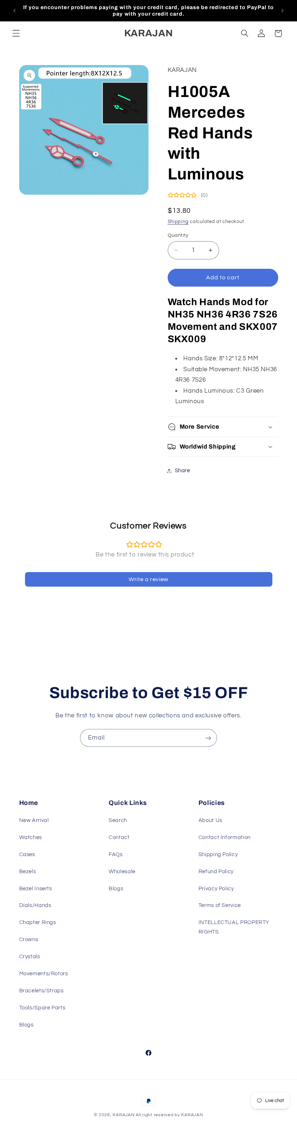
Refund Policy (216, 871)
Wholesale (122, 871)
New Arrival (34, 820)
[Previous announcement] (14, 11)
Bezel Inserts (35, 888)
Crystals (29, 956)
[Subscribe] (208, 738)
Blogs (26, 1025)
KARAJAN (123, 1115)
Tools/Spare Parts (42, 1008)
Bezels (27, 871)
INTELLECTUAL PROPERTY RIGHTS (233, 927)
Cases (27, 854)
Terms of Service (219, 905)
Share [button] (182, 470)
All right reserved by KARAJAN (169, 1115)
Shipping (178, 221)
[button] (16, 33)
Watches (30, 837)
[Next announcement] (282, 11)
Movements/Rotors (43, 973)
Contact (119, 837)
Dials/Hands (35, 905)
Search (118, 820)
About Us (210, 820)
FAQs (116, 854)
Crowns (28, 939)
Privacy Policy (216, 888)
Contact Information (224, 837)
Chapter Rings (37, 922)
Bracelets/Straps (41, 990)
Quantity (178, 235)
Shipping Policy (218, 854)
